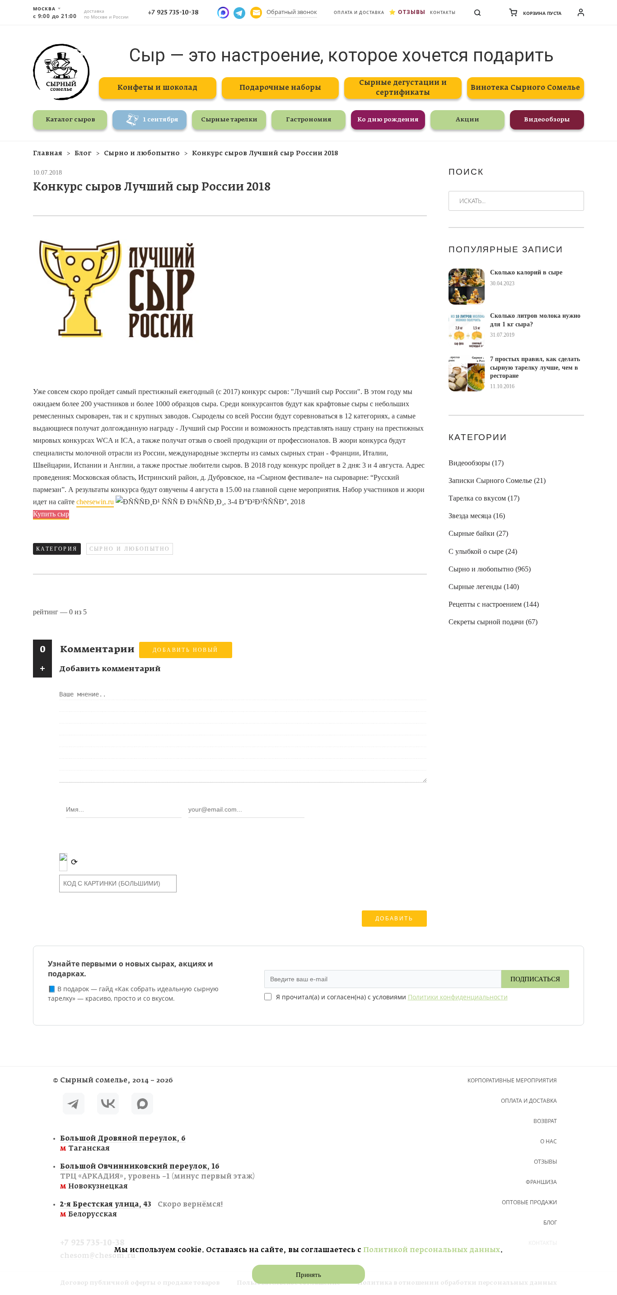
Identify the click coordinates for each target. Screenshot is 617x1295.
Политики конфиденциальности (458, 997)
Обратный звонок (291, 12)
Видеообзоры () (476, 463)
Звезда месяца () (477, 516)
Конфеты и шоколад (157, 87)
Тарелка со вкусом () (484, 498)
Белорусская (141, 1209)
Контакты (443, 12)
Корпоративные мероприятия (512, 1080)
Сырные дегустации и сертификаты (403, 87)
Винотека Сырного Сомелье (525, 87)
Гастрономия (309, 120)
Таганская (123, 1143)
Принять (308, 1274)
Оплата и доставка (359, 12)
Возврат (545, 1121)
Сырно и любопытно (129, 549)
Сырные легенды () (484, 586)
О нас (548, 1141)
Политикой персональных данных (431, 1250)
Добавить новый (186, 650)
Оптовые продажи (529, 1202)
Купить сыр (51, 514)
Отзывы (411, 12)
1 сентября (160, 120)
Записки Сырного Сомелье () (497, 480)
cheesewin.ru (95, 502)
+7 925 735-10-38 (173, 12)
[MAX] (142, 1105)
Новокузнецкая (157, 1176)
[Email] (256, 13)
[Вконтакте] (108, 1105)
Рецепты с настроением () (494, 604)
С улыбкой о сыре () (483, 551)
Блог (550, 1222)
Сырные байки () (478, 533)
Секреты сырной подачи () (493, 622)
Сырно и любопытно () (490, 569)
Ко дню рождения (388, 120)
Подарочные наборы (280, 87)
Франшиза (541, 1182)
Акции (467, 120)
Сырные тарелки (229, 120)
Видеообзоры (547, 120)
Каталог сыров (70, 120)
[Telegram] (73, 1105)
